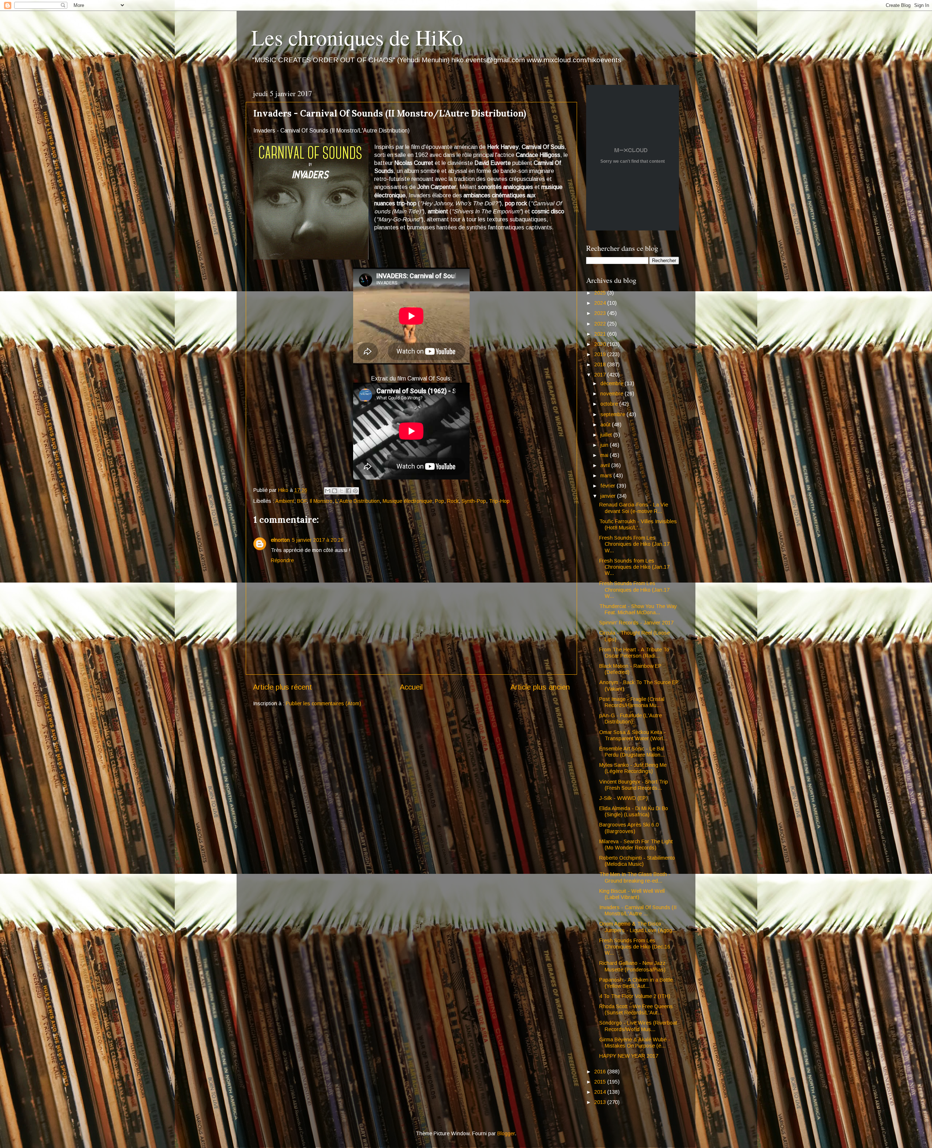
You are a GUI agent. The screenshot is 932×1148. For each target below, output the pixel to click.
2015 (600, 1082)
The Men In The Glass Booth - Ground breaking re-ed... (635, 877)
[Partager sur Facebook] (348, 490)
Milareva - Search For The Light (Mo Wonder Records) (636, 845)
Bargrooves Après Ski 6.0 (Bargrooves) (629, 828)
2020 (600, 344)
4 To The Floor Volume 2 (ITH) (634, 996)
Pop (439, 501)
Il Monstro (320, 501)
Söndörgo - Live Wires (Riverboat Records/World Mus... (638, 1026)
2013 (600, 1102)
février (608, 486)
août (606, 424)
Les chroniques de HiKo (357, 37)
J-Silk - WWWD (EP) (623, 798)
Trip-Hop (499, 501)
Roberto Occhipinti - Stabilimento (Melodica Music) (637, 861)
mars (606, 475)
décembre (612, 383)
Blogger (506, 1133)
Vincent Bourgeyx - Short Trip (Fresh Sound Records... (633, 785)
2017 (600, 375)
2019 (600, 354)
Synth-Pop (474, 501)
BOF (302, 501)
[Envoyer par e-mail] (327, 490)
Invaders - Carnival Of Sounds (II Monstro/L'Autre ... (637, 910)
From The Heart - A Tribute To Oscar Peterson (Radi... (634, 653)
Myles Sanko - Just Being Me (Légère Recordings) (633, 768)
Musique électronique (407, 501)
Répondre (282, 560)
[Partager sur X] (341, 490)
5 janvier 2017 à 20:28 (318, 540)
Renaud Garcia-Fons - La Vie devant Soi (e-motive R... (633, 508)
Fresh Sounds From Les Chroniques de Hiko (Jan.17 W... (634, 544)
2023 (600, 313)
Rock (453, 501)
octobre (609, 404)
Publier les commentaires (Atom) (323, 703)
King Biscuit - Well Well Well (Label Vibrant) (632, 894)
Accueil (411, 687)
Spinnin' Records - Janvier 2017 (636, 623)
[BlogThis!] (334, 490)
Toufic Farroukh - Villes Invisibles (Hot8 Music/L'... (638, 524)
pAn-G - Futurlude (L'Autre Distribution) (630, 719)
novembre (612, 394)
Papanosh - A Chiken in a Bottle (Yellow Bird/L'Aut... (636, 983)
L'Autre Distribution (357, 501)
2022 (600, 324)
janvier (608, 496)
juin (605, 445)
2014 (600, 1092)
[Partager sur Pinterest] (355, 490)
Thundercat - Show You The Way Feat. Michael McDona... (638, 609)
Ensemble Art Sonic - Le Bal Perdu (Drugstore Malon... (632, 752)
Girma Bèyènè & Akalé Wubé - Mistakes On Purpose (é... (634, 1043)
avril (605, 465)
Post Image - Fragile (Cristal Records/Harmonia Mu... (631, 702)
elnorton (280, 540)
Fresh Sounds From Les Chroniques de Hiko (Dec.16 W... (634, 947)
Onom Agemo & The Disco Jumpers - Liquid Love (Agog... (637, 927)
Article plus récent (282, 687)
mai (605, 455)
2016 (600, 1071)
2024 (600, 303)
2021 (600, 334)
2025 (600, 293)
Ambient (284, 501)
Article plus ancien (540, 687)
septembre (613, 414)
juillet (606, 435)
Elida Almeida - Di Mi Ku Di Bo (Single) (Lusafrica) (633, 811)
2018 (600, 364)
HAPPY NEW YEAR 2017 (628, 1056)
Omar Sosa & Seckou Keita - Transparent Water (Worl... (633, 735)
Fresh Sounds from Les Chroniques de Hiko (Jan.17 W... (634, 567)
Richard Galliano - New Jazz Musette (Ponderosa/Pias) (632, 966)
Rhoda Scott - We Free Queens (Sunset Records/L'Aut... (636, 1009)
